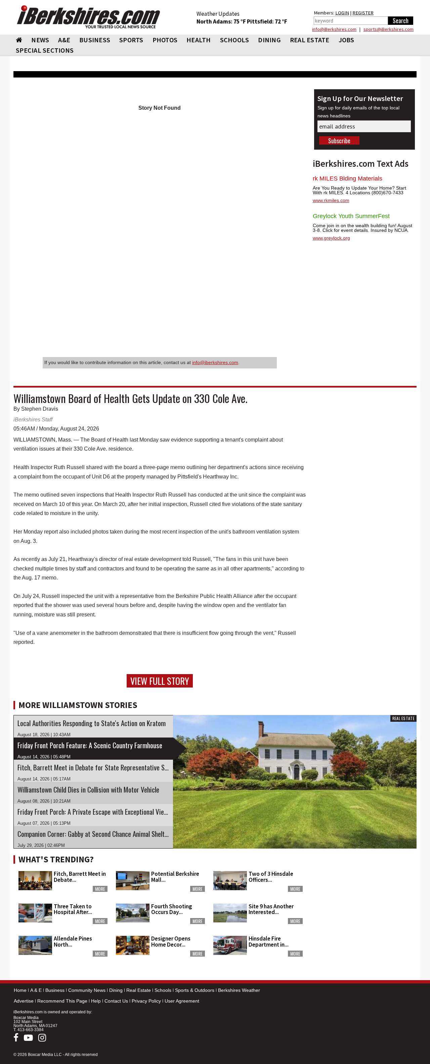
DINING (269, 40)
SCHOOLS (234, 40)
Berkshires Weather (239, 990)
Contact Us (116, 1001)
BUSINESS (94, 40)
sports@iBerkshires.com (388, 29)
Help (96, 1001)
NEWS (40, 40)
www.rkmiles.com (331, 200)
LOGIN (342, 13)
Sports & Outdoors (194, 990)
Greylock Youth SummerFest (351, 216)
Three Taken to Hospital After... (73, 909)
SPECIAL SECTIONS (45, 50)
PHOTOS (165, 40)
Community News (86, 990)
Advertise (24, 1001)
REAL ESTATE (310, 40)
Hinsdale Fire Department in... (269, 941)
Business (54, 990)
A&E (64, 40)
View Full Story (159, 681)
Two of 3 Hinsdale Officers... (271, 876)
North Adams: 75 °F (222, 21)
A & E (36, 990)
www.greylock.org (331, 238)
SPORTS (131, 40)
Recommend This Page (62, 1001)
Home (20, 990)
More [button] (100, 889)
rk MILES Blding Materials (347, 178)
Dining (116, 990)
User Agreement (182, 1001)
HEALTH (198, 40)
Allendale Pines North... (73, 941)
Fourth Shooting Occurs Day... (171, 909)
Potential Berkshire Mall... (175, 876)
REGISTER (363, 13)
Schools (163, 990)
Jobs (346, 40)
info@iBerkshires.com (334, 29)
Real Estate (138, 990)
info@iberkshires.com (215, 362)
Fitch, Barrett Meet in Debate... (80, 876)
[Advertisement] (364, 894)
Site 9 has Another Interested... (271, 909)
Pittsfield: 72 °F (267, 21)
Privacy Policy (146, 1001)
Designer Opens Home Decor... (170, 941)
